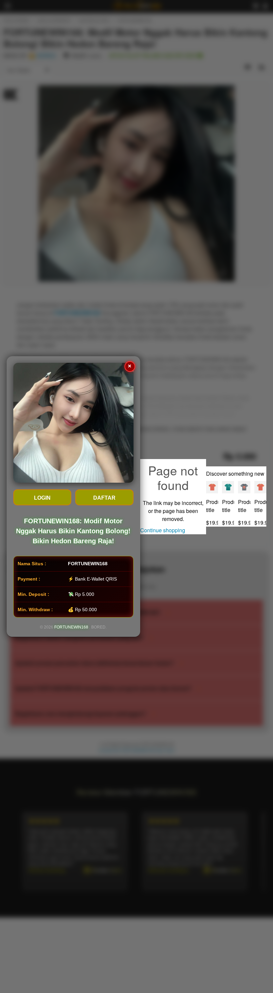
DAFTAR (104, 498)
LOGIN (42, 498)
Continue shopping (162, 530)
